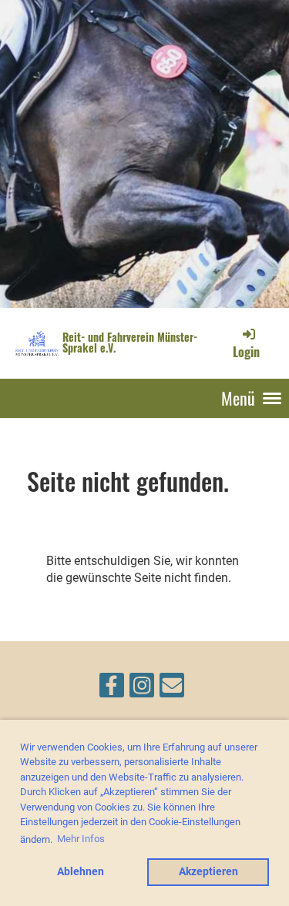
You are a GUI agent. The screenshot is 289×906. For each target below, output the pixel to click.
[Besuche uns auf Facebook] (111, 689)
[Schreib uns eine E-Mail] (172, 689)
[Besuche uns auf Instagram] (141, 689)
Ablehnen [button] (80, 871)
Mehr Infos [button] (81, 838)
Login (246, 352)
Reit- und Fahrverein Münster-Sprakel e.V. (129, 342)
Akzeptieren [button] (208, 871)
